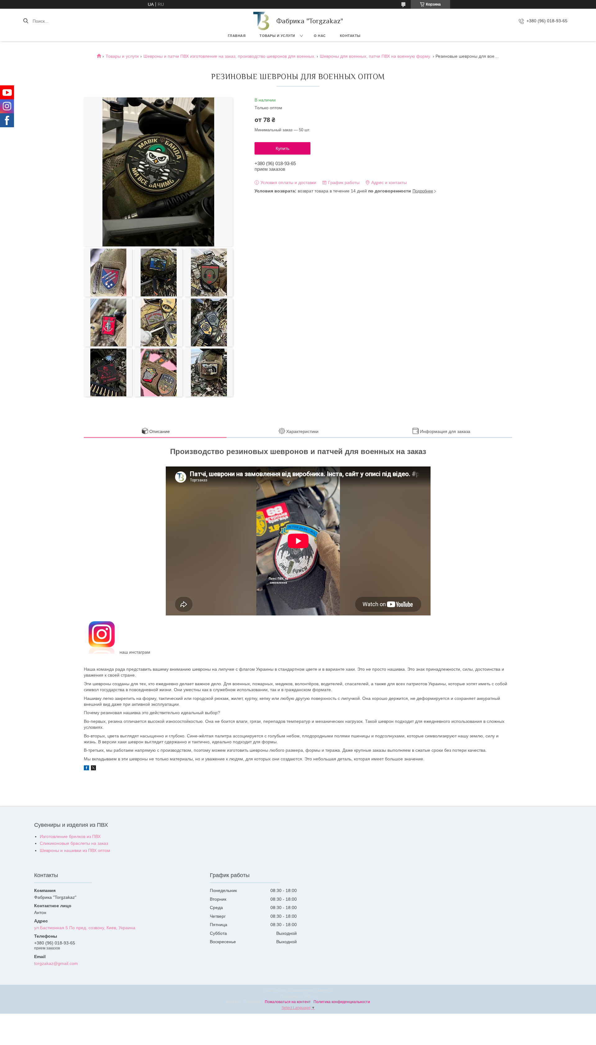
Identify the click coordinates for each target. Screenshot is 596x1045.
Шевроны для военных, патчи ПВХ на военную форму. (375, 56)
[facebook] (86, 768)
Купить (282, 148)
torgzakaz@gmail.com (56, 963)
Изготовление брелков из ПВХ (70, 836)
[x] (93, 768)
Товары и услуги (277, 36)
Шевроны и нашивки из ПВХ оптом (75, 850)
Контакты (350, 36)
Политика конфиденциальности (342, 1002)
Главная (237, 36)
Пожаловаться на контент (288, 1002)
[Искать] (26, 21)
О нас (320, 36)
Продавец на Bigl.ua (298, 996)
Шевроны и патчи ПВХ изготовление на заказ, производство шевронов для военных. (229, 56)
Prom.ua (325, 991)
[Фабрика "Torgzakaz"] (261, 21)
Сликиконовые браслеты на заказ (74, 843)
